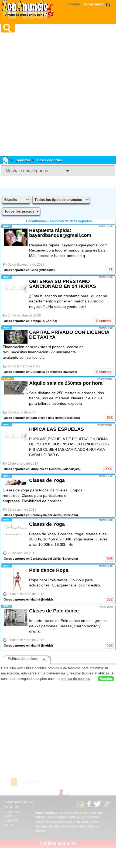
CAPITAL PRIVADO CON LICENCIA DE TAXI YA (69, 335)
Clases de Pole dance (54, 611)
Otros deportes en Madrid (22, 599)
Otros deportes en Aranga (22, 320)
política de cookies (75, 679)
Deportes (23, 160)
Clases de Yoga (47, 480)
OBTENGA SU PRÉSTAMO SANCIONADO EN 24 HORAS (62, 284)
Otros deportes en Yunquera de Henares (32, 469)
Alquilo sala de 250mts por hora (66, 383)
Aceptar (106, 679)
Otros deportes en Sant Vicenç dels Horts (33, 417)
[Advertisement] (58, 94)
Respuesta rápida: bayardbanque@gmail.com (60, 233)
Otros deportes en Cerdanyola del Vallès (32, 515)
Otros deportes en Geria (21, 270)
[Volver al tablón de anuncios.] (7, 160)
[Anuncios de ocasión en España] (29, 11)
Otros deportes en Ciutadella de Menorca (33, 371)
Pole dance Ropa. (49, 570)
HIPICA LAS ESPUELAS (56, 429)
